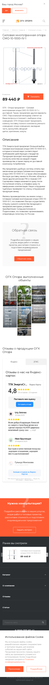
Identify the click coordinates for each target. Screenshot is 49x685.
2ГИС (36, 362)
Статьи (6, 607)
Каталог (6, 575)
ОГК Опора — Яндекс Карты (24, 480)
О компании (8, 586)
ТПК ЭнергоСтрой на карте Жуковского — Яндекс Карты (25, 478)
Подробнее (36, 669)
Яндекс (14, 362)
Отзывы (6, 596)
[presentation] (3, 555)
